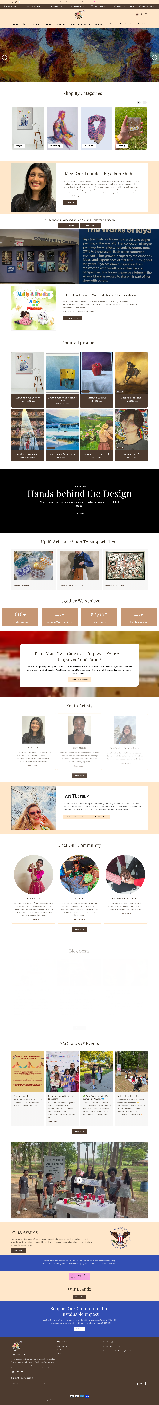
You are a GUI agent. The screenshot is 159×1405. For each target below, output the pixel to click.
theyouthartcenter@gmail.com (122, 1351)
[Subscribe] (44, 1383)
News (59, 1353)
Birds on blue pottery (28, 397)
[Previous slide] (4, 57)
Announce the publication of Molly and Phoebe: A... (31, 989)
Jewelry (121, 146)
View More (79, 776)
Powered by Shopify (35, 1400)
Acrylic (19, 146)
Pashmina (88, 146)
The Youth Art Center (22, 1400)
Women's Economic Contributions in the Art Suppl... (121, 991)
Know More (78, 765)
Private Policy (62, 1357)
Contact (60, 1350)
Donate (79, 1329)
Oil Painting (55, 146)
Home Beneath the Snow (62, 454)
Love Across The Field (96, 454)
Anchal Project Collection (70, 586)
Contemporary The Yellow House (62, 398)
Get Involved (62, 1346)
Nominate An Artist (137, 24)
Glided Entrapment (28, 454)
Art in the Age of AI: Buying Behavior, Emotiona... (76, 989)
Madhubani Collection (114, 586)
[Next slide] (154, 57)
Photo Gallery (68, 226)
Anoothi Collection (21, 586)
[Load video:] (79, 1180)
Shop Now (79, 1297)
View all (79, 1026)
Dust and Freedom (131, 397)
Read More (70, 202)
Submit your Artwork (118, 24)
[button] (13, 14)
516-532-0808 (115, 1346)
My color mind (131, 454)
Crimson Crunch (97, 397)
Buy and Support (72, 318)
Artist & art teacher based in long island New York (86, 817)
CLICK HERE (79, 513)
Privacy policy (47, 1400)
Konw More (32, 765)
